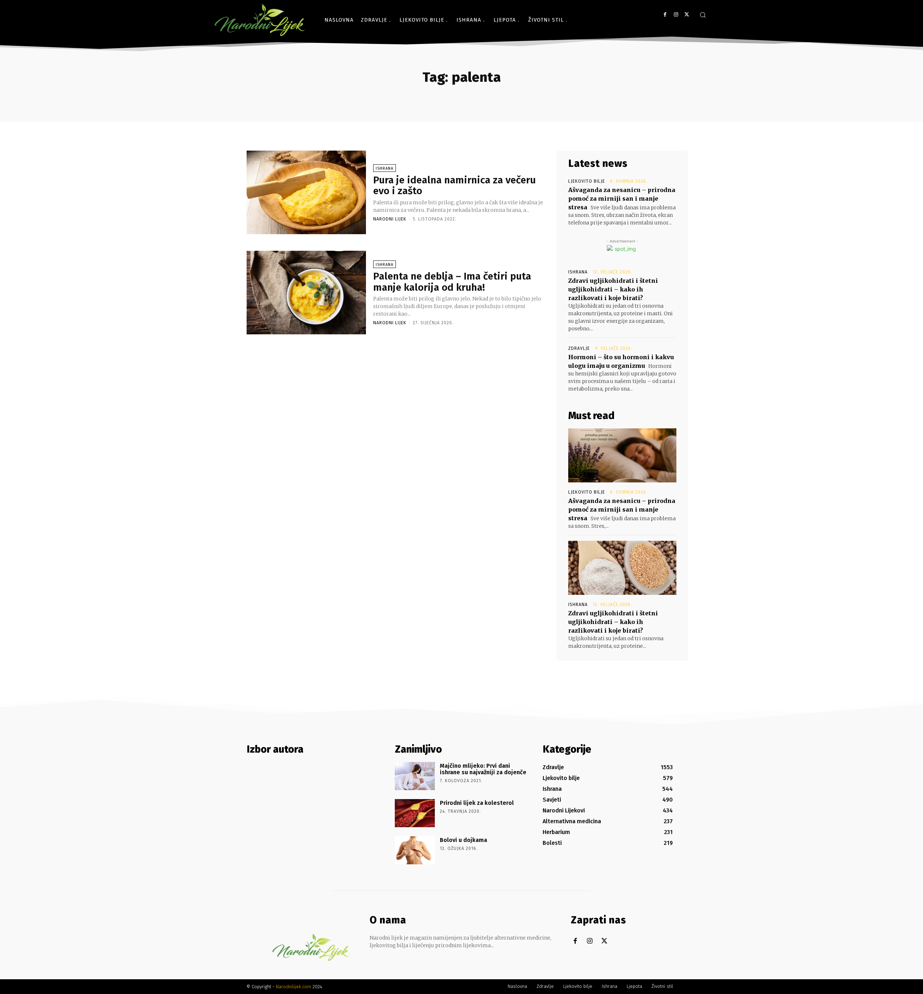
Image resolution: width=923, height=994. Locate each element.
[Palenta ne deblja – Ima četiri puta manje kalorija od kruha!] (306, 292)
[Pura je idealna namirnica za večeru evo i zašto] (306, 192)
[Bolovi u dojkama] (415, 850)
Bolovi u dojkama (463, 840)
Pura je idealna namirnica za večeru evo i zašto (454, 185)
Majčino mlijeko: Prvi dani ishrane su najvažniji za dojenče (483, 769)
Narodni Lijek (389, 219)
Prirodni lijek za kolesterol (477, 802)
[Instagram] (676, 14)
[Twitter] (686, 14)
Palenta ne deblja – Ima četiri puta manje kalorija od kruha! (452, 281)
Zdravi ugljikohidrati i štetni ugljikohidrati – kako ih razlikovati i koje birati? (613, 289)
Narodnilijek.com (293, 986)
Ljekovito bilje (586, 181)
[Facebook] (665, 14)
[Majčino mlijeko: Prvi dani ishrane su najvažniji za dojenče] (415, 776)
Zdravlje (579, 348)
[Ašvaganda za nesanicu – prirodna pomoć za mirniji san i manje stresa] (622, 455)
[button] (702, 14)
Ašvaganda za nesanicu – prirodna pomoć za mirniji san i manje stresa (621, 198)
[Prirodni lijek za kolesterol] (415, 813)
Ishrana (384, 168)
